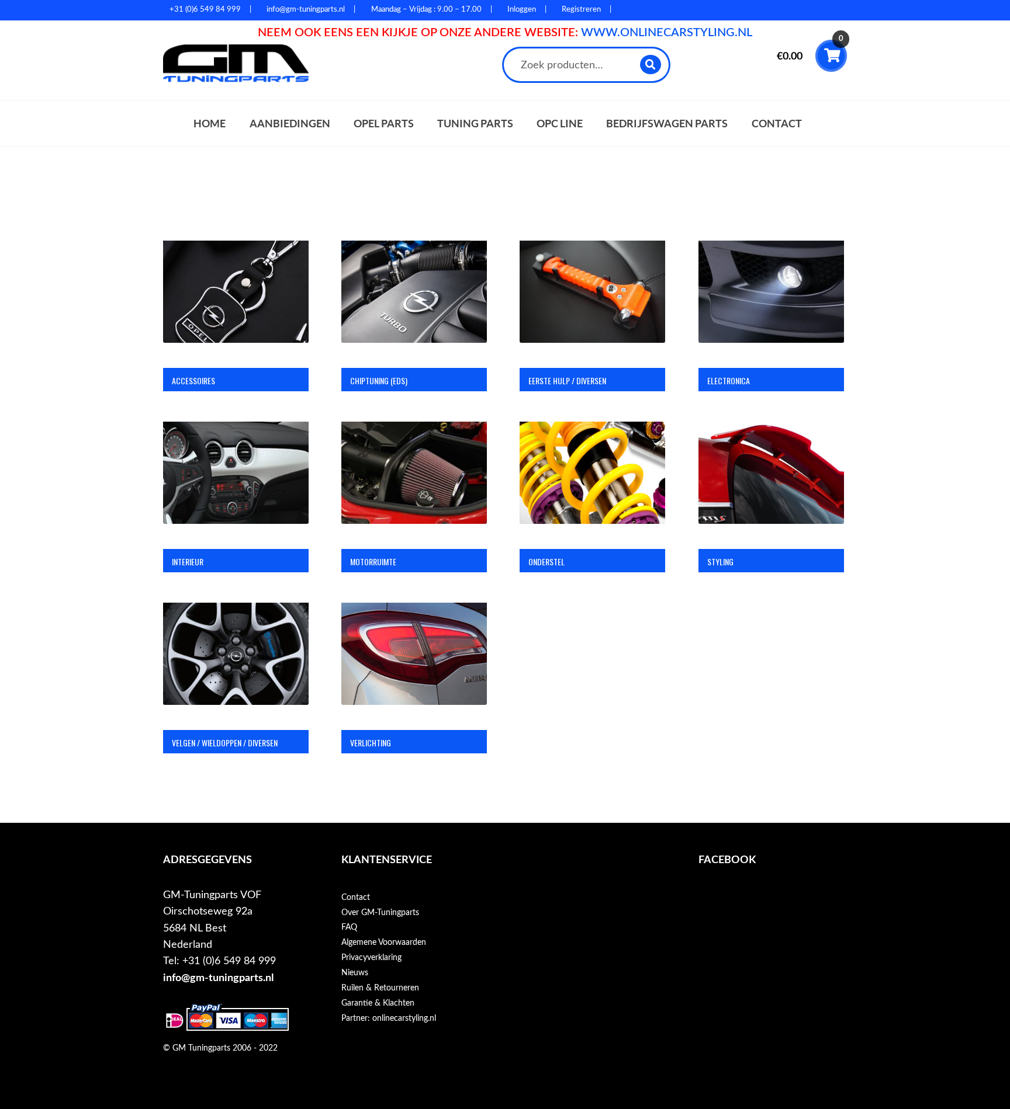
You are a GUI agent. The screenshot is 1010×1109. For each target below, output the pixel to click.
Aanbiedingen (290, 123)
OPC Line (560, 123)
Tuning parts (475, 123)
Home (209, 123)
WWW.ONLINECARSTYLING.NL (666, 33)
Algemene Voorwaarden (383, 942)
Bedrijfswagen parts (667, 123)
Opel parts (384, 123)
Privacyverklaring (371, 958)
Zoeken (651, 64)
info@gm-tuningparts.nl (218, 978)
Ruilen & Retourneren (380, 988)
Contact (777, 123)
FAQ (349, 927)
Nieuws (354, 973)
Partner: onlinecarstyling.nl (388, 1018)
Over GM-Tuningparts (380, 913)
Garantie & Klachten (377, 1003)
